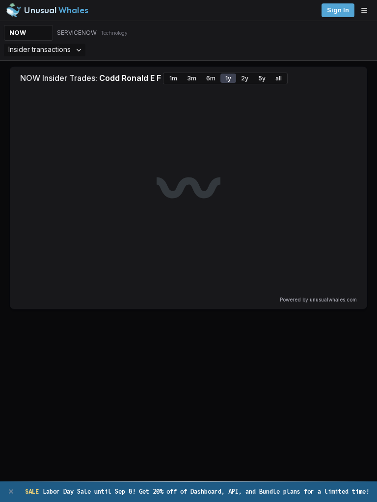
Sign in (338, 10)
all (278, 78)
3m (191, 78)
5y (262, 78)
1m (173, 78)
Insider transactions (39, 49)
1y (228, 78)
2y (244, 78)
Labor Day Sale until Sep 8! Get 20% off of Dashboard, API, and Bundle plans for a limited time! (197, 491)
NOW (17, 32)
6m (210, 78)
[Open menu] (366, 10)
